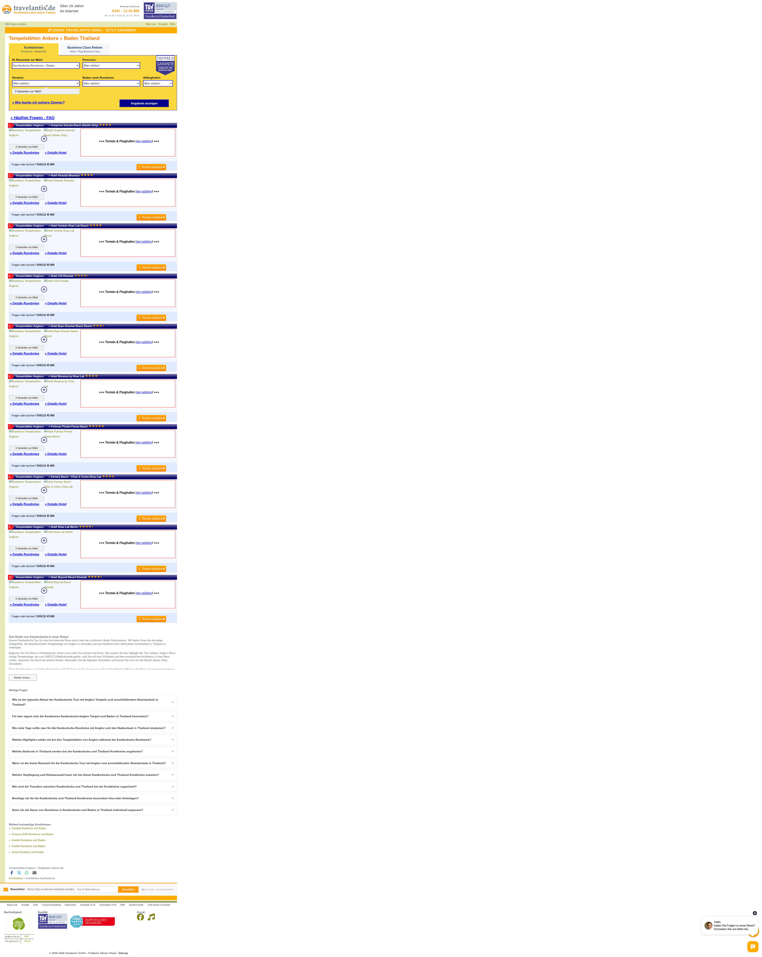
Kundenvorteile (136, 904)
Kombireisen (16, 878)
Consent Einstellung (51, 904)
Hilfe (172, 24)
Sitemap (123, 953)
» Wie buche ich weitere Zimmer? (38, 102)
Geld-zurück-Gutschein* (159, 904)
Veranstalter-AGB (107, 904)
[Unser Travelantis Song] (151, 918)
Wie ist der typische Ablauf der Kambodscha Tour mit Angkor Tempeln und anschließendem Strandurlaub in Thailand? (85, 702)
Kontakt (163, 24)
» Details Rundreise (24, 152)
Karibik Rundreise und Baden (28, 840)
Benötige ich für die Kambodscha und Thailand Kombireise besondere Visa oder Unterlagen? (75, 798)
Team (35, 904)
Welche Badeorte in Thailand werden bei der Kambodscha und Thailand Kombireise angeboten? (77, 751)
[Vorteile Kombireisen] (165, 65)
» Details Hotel (55, 152)
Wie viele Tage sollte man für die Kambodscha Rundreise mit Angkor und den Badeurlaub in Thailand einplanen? (88, 728)
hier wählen (144, 141)
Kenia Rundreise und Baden (28, 852)
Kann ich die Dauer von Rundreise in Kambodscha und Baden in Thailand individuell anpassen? (77, 810)
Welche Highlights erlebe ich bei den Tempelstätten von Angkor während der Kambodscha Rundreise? (81, 739)
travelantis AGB (87, 904)
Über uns (151, 24)
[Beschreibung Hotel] (61, 139)
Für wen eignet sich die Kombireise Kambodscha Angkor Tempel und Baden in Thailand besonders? (80, 716)
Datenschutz (70, 904)
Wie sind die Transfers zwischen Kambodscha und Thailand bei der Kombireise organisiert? (74, 786)
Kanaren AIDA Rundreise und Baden (32, 834)
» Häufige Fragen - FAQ (33, 118)
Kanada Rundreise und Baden (29, 828)
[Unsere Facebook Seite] (142, 918)
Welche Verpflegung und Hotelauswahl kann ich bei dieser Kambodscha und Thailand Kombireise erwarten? (85, 774)
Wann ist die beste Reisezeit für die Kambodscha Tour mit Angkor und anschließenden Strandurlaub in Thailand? (89, 763)
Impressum (12, 904)
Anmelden (128, 889)
